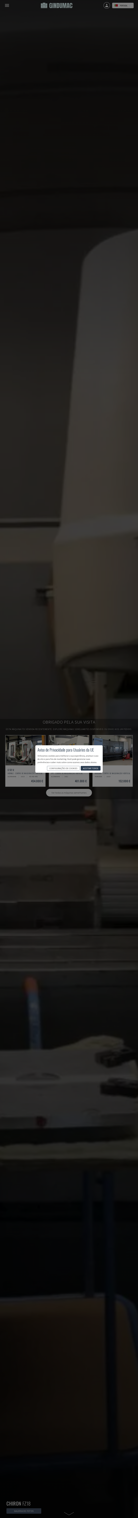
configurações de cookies (63, 768)
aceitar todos (90, 768)
